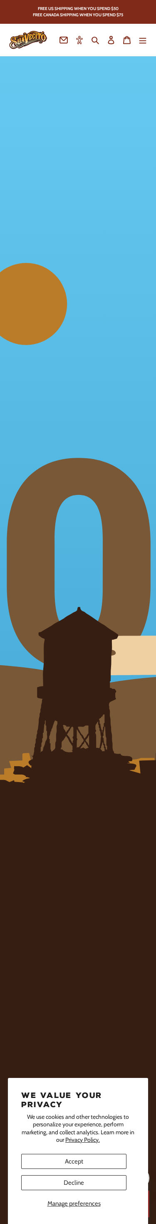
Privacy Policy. (82, 1139)
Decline (74, 1182)
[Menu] (143, 40)
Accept (74, 1161)
